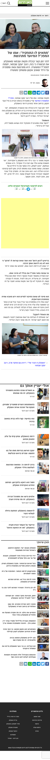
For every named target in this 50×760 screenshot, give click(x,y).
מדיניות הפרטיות (37, 720)
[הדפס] (21, 93)
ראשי (4, 3)
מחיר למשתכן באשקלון (13, 724)
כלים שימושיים (37, 711)
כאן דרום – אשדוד (13, 738)
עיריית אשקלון (13, 720)
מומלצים (13, 711)
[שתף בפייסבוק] (47, 93)
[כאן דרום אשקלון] (25, 3)
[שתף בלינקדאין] (34, 93)
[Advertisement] (25, 223)
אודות (37, 731)
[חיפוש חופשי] (8, 3)
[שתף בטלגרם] (38, 93)
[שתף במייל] (25, 93)
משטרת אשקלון (13, 727)
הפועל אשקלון (13, 731)
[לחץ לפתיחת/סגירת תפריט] (47, 3)
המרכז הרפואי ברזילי (13, 716)
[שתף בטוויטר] (43, 93)
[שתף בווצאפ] (30, 93)
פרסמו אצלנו (37, 727)
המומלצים (13, 734)
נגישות (37, 724)
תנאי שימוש (37, 716)
